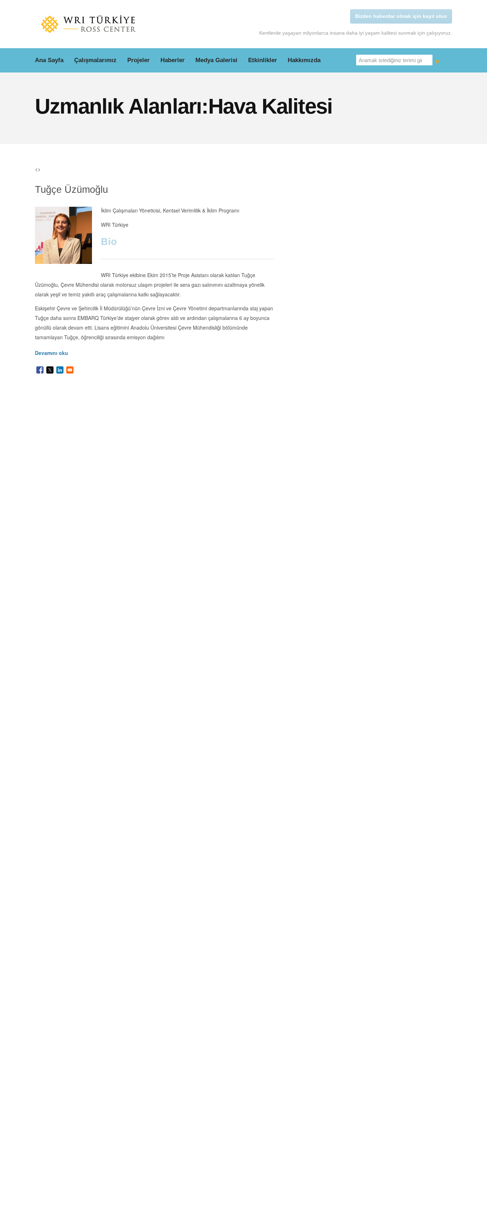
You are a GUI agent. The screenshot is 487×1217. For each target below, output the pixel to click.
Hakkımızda (304, 60)
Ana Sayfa (49, 60)
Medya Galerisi (216, 60)
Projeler (138, 60)
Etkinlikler (262, 60)
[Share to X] (49, 370)
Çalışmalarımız (95, 60)
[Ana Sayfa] (88, 24)
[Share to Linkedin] (59, 370)
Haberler (172, 60)
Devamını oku (51, 352)
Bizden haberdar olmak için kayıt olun (401, 16)
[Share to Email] (69, 370)
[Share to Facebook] (39, 370)
